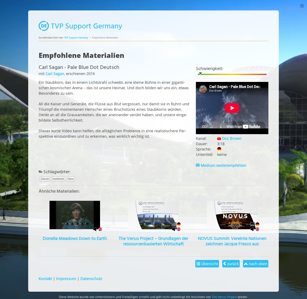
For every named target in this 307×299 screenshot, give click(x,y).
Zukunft (45, 178)
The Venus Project (224, 297)
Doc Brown (231, 138)
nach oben (257, 263)
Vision (70, 178)
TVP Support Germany (76, 37)
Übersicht (209, 263)
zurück (232, 263)
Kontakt (45, 278)
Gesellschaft (58, 178)
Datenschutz (91, 278)
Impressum (66, 278)
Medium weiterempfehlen (223, 165)
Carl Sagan (55, 73)
